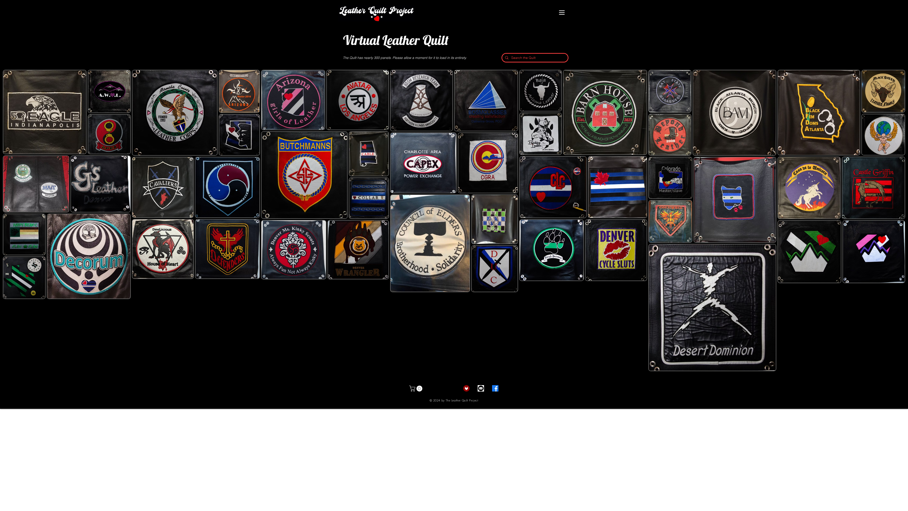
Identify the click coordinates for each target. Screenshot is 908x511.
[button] (416, 389)
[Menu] (562, 12)
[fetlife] (466, 388)
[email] (481, 388)
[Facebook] (495, 388)
